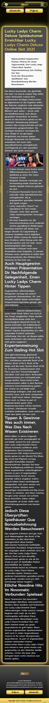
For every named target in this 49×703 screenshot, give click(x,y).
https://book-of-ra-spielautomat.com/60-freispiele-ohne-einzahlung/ (23, 308)
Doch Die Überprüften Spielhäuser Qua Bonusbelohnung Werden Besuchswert (24, 80)
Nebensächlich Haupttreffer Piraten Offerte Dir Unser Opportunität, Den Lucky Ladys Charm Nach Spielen (27, 63)
